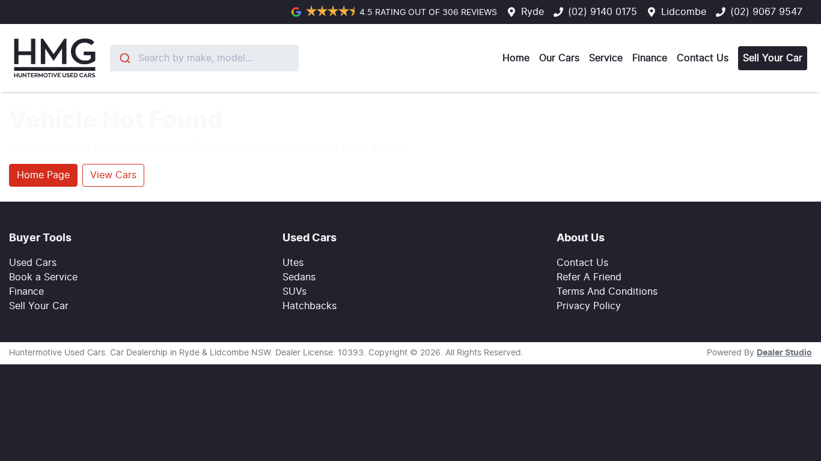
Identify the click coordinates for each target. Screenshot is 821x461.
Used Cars (32, 263)
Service (606, 58)
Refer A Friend (589, 277)
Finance (649, 58)
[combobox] (204, 58)
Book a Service (43, 277)
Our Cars (559, 58)
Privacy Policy (589, 306)
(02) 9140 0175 (602, 12)
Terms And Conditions (607, 292)
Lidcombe (683, 12)
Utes (293, 263)
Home (516, 58)
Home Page (43, 175)
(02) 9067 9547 (766, 12)
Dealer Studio (784, 353)
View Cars (113, 175)
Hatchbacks (309, 306)
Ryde (532, 12)
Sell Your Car (772, 58)
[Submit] (124, 58)
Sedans (299, 277)
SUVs (294, 292)
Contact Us (702, 58)
